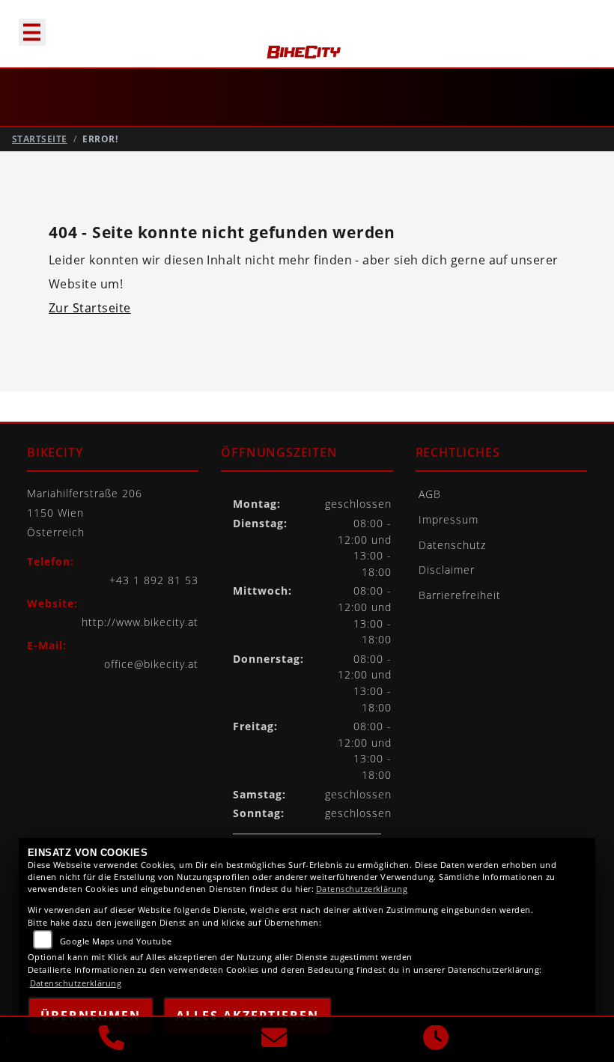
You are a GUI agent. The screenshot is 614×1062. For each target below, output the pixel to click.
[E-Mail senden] (274, 1040)
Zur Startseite (90, 308)
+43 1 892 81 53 (153, 580)
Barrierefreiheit (460, 595)
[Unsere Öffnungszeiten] (436, 1040)
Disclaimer (447, 569)
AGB (430, 494)
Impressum (448, 519)
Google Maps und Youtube (116, 941)
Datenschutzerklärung (362, 888)
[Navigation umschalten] (25, 25)
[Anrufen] (111, 1040)
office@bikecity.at (151, 664)
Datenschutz (452, 545)
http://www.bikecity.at (140, 622)
